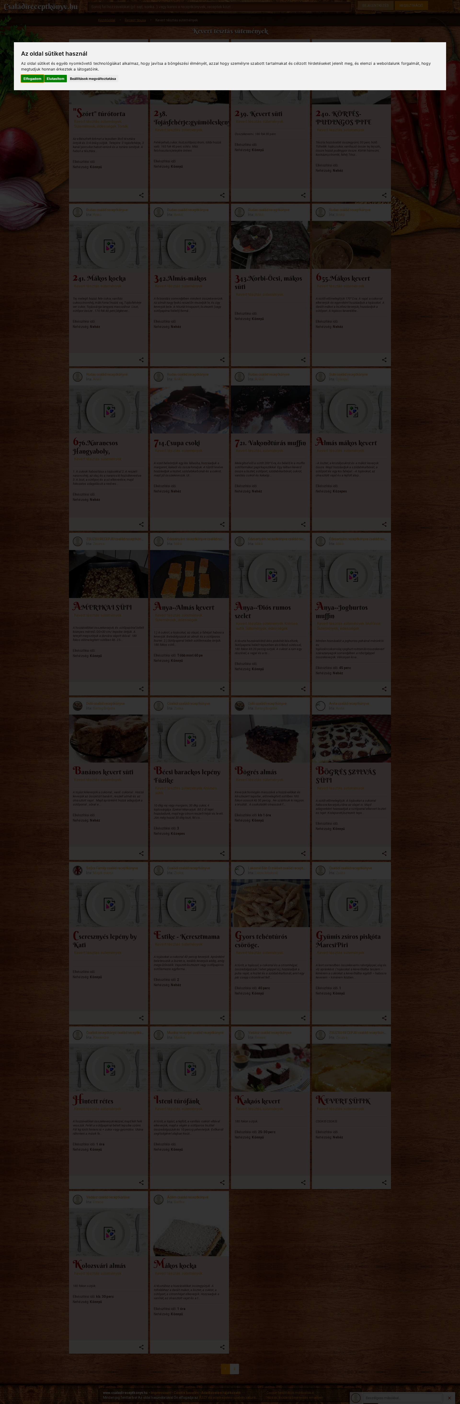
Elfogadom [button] (32, 79)
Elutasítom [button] (55, 79)
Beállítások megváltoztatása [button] (93, 79)
